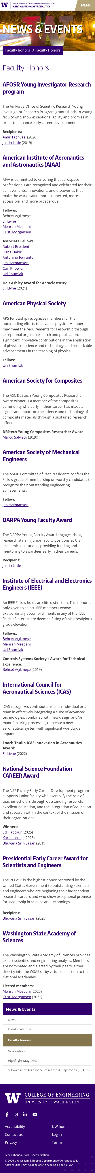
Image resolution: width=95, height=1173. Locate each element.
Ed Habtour (12, 832)
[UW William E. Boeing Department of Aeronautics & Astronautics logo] (28, 5)
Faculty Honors (48, 50)
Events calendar (20, 1029)
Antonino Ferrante (18, 257)
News (12, 1020)
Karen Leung (13, 837)
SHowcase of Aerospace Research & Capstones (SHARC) (48, 1070)
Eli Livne (9, 221)
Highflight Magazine (23, 1061)
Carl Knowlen (14, 268)
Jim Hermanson (16, 262)
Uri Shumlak (13, 273)
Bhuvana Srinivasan (19, 843)
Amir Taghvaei (14, 137)
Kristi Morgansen (17, 232)
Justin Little (12, 142)
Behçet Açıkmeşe (17, 638)
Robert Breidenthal (18, 246)
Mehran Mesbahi (17, 226)
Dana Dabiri (13, 252)
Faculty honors (17, 50)
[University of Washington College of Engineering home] (47, 1099)
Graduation (16, 1051)
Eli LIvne (9, 288)
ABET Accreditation (37, 1155)
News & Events (20, 1009)
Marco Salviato (15, 437)
